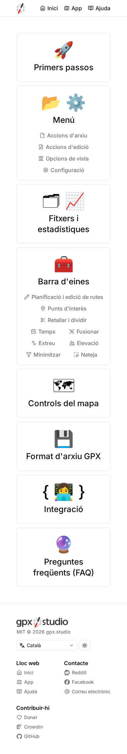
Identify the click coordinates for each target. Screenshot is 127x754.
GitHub (32, 736)
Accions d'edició (67, 147)
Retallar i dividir (67, 320)
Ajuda (103, 8)
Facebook (83, 682)
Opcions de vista (67, 158)
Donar (30, 717)
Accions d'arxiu (67, 135)
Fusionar (88, 331)
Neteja (89, 354)
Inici (52, 8)
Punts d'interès (67, 308)
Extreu (47, 343)
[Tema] (84, 645)
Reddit (79, 672)
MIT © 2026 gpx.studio (43, 632)
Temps (47, 331)
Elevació (88, 343)
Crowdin (33, 727)
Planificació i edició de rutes (67, 297)
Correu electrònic (91, 691)
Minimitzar (47, 354)
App (76, 8)
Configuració (67, 170)
